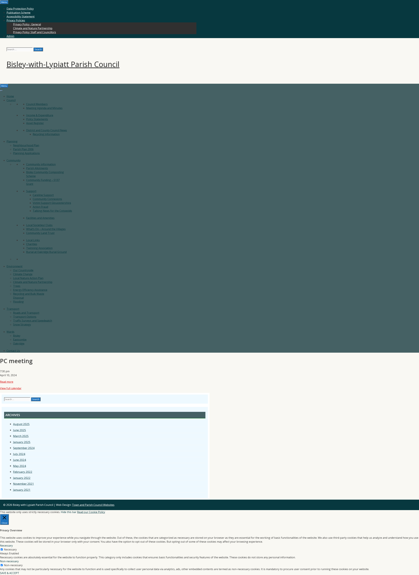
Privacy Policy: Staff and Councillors (34, 32)
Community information (41, 164)
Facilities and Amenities (40, 218)
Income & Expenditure (39, 115)
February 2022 (22, 472)
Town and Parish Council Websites (93, 505)
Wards (10, 332)
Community (14, 160)
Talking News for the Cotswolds (52, 211)
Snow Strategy (22, 324)
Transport (13, 309)
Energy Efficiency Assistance (30, 290)
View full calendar (10, 388)
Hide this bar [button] (68, 512)
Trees (16, 286)
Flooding (18, 301)
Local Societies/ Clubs (39, 225)
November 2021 (23, 484)
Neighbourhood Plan (26, 145)
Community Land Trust (40, 233)
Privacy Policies (16, 20)
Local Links (33, 240)
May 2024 (19, 466)
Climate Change (22, 274)
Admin (10, 36)
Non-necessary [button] (9, 561)
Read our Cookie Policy (91, 512)
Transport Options (24, 316)
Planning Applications (26, 153)
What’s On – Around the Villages (46, 229)
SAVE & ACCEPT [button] (9, 573)
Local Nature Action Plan (28, 278)
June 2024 (19, 460)
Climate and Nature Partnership (32, 28)
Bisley (16, 335)
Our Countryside (23, 270)
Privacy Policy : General (27, 24)
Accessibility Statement (21, 16)
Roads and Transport (26, 313)
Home (10, 96)
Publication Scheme (18, 12)
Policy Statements (37, 119)
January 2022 (21, 478)
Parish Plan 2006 (23, 149)
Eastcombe (20, 339)
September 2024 (24, 448)
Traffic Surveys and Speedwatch (32, 320)
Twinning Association (39, 248)
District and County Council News (46, 130)
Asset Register (35, 123)
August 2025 (21, 424)
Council (11, 100)
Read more (6, 382)
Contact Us (13, 350)
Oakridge (18, 343)
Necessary (10, 549)
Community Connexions (47, 199)
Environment (14, 266)
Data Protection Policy (20, 8)
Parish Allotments (37, 168)
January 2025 (21, 442)
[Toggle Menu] (1, 90)
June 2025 (19, 430)
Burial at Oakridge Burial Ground (46, 252)
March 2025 (21, 436)
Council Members (37, 104)
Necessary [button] (6, 545)
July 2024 (19, 454)
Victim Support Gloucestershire (52, 203)
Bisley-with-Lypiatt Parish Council (63, 64)
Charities (31, 244)
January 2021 (21, 490)
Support (31, 191)
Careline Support (43, 195)
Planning (12, 141)
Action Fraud (40, 207)
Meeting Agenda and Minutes (44, 108)
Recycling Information (46, 134)
